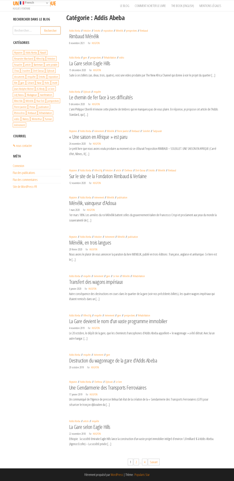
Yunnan (48, 119)
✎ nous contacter (22, 145)
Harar (39, 82)
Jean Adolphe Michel (24, 89)
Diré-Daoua (140, 170)
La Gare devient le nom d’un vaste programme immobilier (118, 321)
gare (85, 57)
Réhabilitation (110, 57)
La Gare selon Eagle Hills (89, 63)
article (118, 170)
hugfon (96, 43)
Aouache (18, 64)
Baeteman (38, 64)
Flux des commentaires (25, 179)
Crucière (26, 70)
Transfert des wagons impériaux (96, 281)
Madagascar (32, 95)
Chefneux (128, 170)
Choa (16, 70)
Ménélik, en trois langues (90, 242)
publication (122, 197)
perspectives (131, 30)
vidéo (121, 57)
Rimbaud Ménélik (84, 36)
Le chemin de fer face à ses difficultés (101, 97)
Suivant (154, 462)
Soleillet (146, 131)
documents (19, 76)
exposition (108, 30)
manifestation (46, 95)
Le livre (116, 276)
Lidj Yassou (19, 95)
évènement (99, 131)
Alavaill (43, 52)
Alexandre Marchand (23, 58)
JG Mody (41, 89)
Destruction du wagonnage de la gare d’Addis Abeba (113, 360)
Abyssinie (73, 131)
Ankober (87, 30)
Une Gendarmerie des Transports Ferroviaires (107, 387)
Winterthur (37, 119)
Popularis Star (142, 474)
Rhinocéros (19, 113)
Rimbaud (144, 30)
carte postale (51, 64)
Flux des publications (24, 172)
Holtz (47, 82)
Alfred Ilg (98, 170)
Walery (25, 119)
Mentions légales (210, 5)
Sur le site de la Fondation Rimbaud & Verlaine (108, 176)
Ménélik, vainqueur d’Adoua (92, 203)
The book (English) (182, 5)
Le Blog (124, 5)
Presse (32, 107)
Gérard (30, 82)
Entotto (97, 30)
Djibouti (86, 91)
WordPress (117, 474)
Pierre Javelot (123, 131)
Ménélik (119, 30)
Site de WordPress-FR (25, 186)
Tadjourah (157, 131)
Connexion (18, 166)
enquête (97, 91)
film (15, 82)
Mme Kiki (18, 101)
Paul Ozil (40, 101)
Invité (54, 82)
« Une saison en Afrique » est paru (98, 136)
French (29, 2)
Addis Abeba (74, 30)
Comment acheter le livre (150, 5)
